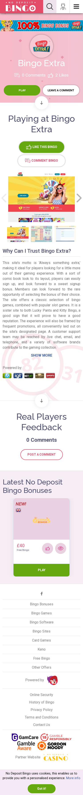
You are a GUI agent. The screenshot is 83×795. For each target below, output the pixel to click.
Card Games (41, 640)
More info (73, 778)
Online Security (41, 695)
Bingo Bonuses (41, 604)
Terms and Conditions (41, 717)
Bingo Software (42, 622)
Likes (62, 75)
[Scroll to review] (41, 102)
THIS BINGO (45, 147)
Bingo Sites (41, 631)
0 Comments (33, 75)
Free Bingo (41, 658)
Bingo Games (41, 613)
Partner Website (28, 757)
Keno (42, 649)
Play (22, 90)
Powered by (35, 680)
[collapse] (49, 6)
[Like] (47, 548)
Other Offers (41, 667)
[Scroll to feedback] (41, 400)
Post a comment (41, 454)
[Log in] (63, 6)
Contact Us (41, 725)
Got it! (41, 788)
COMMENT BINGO (44, 160)
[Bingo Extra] (41, 46)
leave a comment (61, 90)
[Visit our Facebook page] (41, 593)
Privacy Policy (42, 710)
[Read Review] (60, 548)
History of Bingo (41, 702)
